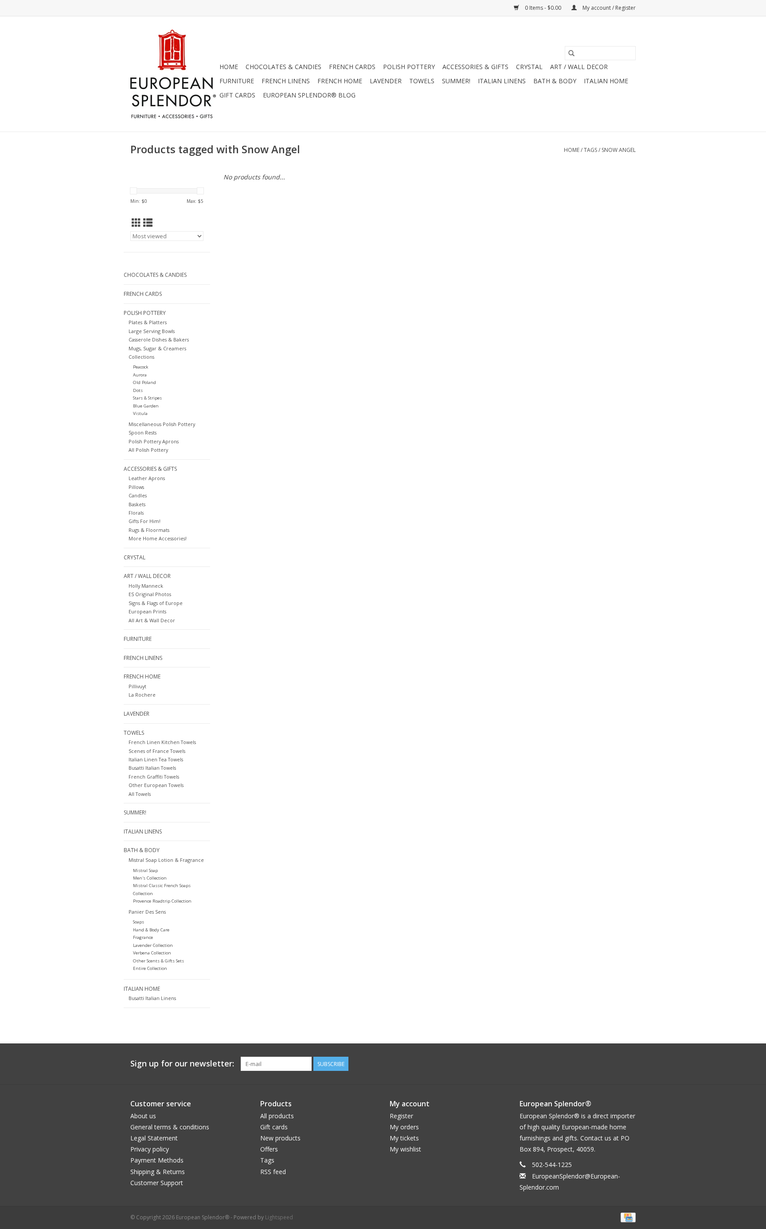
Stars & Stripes (147, 398)
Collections (141, 356)
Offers (269, 1149)
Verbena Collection (152, 953)
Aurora (140, 375)
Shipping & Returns (157, 1171)
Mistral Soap (145, 870)
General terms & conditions (169, 1127)
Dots (138, 390)
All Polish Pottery (148, 449)
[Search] (571, 53)
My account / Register (608, 8)
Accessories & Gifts (475, 66)
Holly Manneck (146, 585)
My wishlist (405, 1149)
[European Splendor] (173, 74)
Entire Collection (150, 968)
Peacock (140, 367)
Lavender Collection (153, 945)
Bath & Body (554, 81)
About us (143, 1116)
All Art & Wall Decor (152, 620)
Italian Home (606, 81)
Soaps (138, 922)
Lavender (386, 81)
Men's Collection (150, 878)
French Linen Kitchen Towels (162, 742)
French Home (339, 81)
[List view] (147, 223)
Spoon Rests (142, 432)
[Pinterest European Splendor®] (613, 1064)
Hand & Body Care (151, 930)
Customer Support (156, 1183)
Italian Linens (502, 81)
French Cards (352, 66)
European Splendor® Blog (309, 95)
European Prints (147, 611)
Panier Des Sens (147, 911)
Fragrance (143, 937)
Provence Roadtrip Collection (162, 901)
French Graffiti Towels (154, 776)
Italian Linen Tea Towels (156, 759)
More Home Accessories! (158, 538)
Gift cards (237, 95)
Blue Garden (146, 406)
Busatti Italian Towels (152, 767)
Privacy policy (149, 1149)
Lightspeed (279, 1217)
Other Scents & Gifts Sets (158, 961)
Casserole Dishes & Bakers (159, 339)
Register (401, 1116)
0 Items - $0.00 (543, 8)
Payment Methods (157, 1160)
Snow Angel (619, 150)
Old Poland (144, 382)
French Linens (286, 81)
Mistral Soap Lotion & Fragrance (166, 860)
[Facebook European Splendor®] (597, 1064)
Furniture (236, 81)
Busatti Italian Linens (152, 998)
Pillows (136, 487)
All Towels (140, 794)
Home (228, 66)
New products (280, 1138)
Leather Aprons (147, 478)
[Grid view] (136, 223)
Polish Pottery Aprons (154, 441)
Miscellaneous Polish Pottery (162, 424)
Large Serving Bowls (152, 331)
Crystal (529, 66)
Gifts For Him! (144, 521)
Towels (421, 81)
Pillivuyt (137, 686)
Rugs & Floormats (149, 530)
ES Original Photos (150, 594)
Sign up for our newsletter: (182, 1063)
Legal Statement (154, 1138)
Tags (590, 150)
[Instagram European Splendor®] (628, 1064)
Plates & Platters (148, 322)
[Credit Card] (626, 1217)
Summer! (456, 81)
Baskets (137, 504)
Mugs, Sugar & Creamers (157, 348)
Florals (136, 512)
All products (277, 1116)
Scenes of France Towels (157, 751)
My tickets (404, 1138)
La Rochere (142, 694)
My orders (404, 1127)
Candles (138, 495)
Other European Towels (156, 785)
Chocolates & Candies (283, 66)
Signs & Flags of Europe (156, 603)
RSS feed (273, 1171)
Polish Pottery (409, 66)
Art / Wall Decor (579, 66)
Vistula (140, 413)
